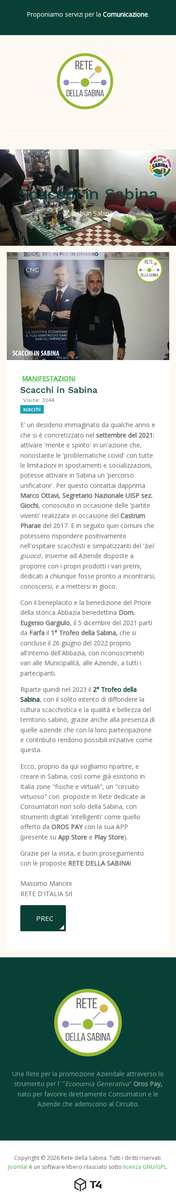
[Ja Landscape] (88, 1028)
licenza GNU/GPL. (145, 1167)
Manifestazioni (48, 378)
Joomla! (18, 1167)
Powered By (88, 1184)
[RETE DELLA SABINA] (85, 81)
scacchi (32, 409)
